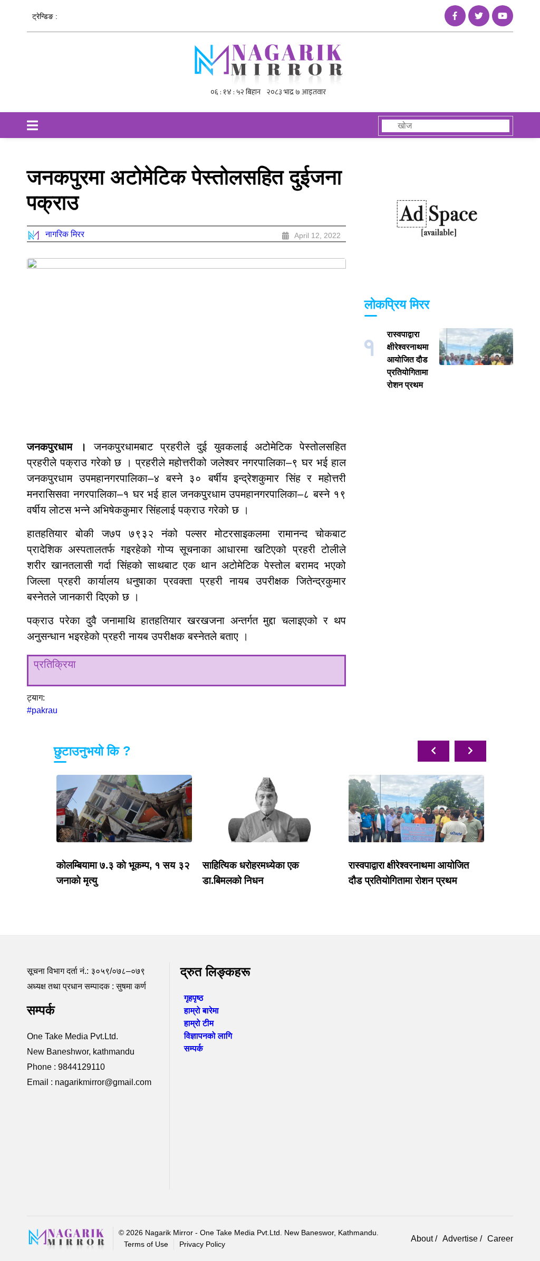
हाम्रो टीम (199, 1023)
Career (500, 1238)
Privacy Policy (202, 1244)
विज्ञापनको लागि (208, 1035)
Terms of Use (146, 1244)
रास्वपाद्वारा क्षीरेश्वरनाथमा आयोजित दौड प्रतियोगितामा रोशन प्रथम (408, 359)
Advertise (461, 1238)
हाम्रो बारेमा (201, 1010)
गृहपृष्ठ (194, 997)
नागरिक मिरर (64, 234)
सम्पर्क (193, 1048)
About (423, 1238)
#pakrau (42, 710)
